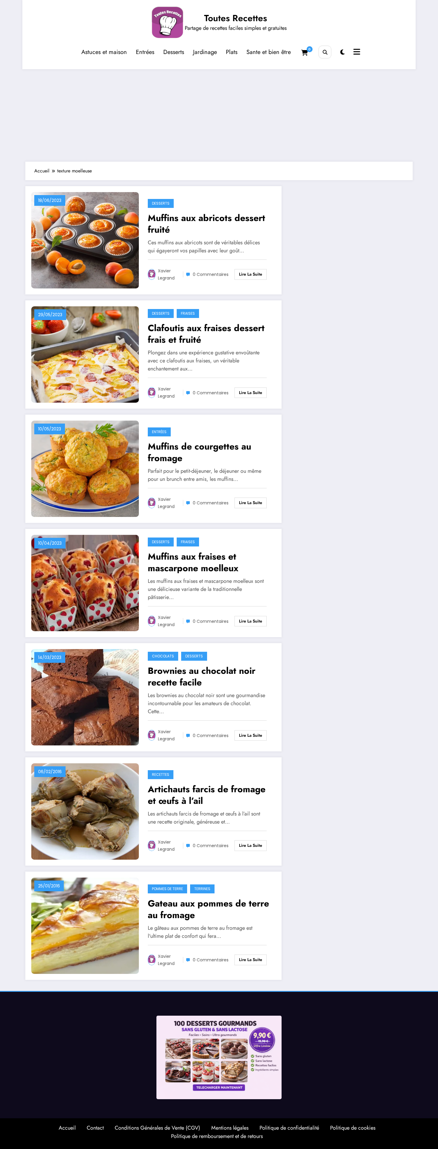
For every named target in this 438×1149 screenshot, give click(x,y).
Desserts (173, 52)
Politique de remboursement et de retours (217, 1136)
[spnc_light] (342, 52)
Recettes (160, 774)
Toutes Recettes (235, 18)
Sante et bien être (268, 52)
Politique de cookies (352, 1128)
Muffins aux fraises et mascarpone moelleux (193, 562)
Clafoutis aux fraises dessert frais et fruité (206, 333)
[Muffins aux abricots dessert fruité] (85, 239)
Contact (95, 1128)
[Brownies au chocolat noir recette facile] (85, 696)
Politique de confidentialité (289, 1128)
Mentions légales (229, 1128)
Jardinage (205, 52)
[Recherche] (325, 52)
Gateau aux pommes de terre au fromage (208, 909)
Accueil (67, 1128)
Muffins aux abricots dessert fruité (206, 223)
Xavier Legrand (166, 274)
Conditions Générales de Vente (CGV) (157, 1128)
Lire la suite (250, 274)
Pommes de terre (167, 888)
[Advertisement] (219, 114)
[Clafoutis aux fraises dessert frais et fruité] (85, 353)
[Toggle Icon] (356, 52)
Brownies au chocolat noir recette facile (201, 676)
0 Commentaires (211, 274)
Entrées (145, 52)
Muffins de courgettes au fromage (199, 452)
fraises (188, 313)
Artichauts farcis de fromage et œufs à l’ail (206, 795)
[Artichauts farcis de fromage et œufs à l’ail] (85, 810)
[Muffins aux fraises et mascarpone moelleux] (85, 582)
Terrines (202, 888)
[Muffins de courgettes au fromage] (85, 468)
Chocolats (163, 656)
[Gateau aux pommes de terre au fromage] (85, 925)
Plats (231, 52)
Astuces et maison (104, 52)
